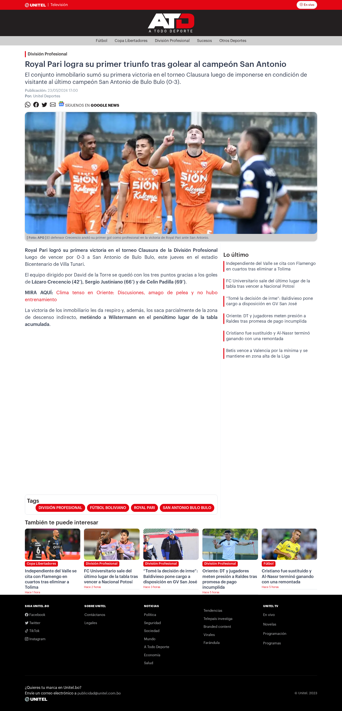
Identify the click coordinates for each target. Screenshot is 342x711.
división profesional (60, 508)
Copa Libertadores (131, 41)
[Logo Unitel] (171, 23)
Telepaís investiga (218, 619)
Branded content (217, 627)
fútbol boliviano (108, 508)
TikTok (34, 631)
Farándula (212, 643)
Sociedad (151, 631)
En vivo (308, 4)
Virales (209, 635)
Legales (90, 623)
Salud (148, 663)
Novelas (269, 624)
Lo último (236, 255)
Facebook (36, 615)
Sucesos (204, 41)
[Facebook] (36, 104)
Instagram (37, 639)
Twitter (34, 623)
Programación (274, 634)
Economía (152, 655)
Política (150, 615)
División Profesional (172, 41)
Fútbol (101, 41)
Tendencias (213, 610)
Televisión (59, 5)
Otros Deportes (232, 41)
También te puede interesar (61, 522)
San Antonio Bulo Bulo (187, 508)
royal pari (144, 508)
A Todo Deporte (156, 647)
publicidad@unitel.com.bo (99, 693)
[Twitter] (44, 104)
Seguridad (152, 623)
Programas (272, 643)
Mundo (149, 639)
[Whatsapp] (27, 104)
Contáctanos (94, 615)
